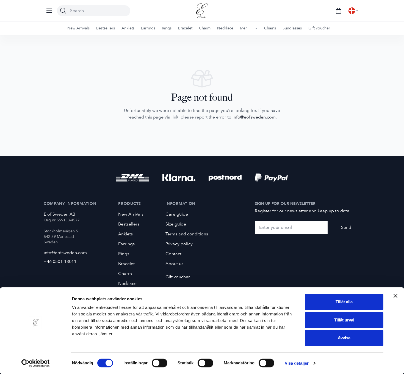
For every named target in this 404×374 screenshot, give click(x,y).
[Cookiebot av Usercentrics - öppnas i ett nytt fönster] (36, 363)
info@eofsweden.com (254, 117)
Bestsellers (128, 224)
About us (174, 264)
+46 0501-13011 (60, 261)
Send (346, 227)
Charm (125, 274)
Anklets (125, 234)
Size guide (175, 224)
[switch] (159, 363)
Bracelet (126, 264)
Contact (173, 254)
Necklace (127, 283)
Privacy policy (179, 244)
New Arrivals (130, 214)
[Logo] (202, 10)
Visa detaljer (297, 363)
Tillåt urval (344, 320)
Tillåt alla (344, 301)
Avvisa (344, 338)
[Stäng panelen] (395, 296)
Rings (123, 254)
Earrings (126, 244)
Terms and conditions (186, 234)
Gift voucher (177, 277)
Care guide (176, 214)
